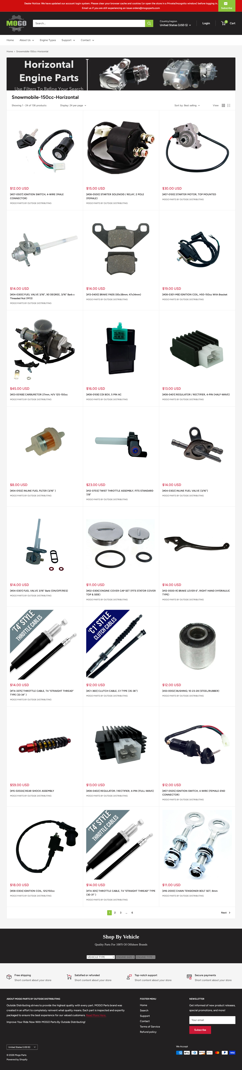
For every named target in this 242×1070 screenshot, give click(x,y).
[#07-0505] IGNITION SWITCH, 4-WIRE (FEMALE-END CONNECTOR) (193, 792)
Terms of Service (150, 1026)
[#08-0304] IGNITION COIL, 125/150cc (32, 890)
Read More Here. (96, 1015)
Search (144, 1010)
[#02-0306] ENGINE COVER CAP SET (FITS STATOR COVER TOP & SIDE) (121, 592)
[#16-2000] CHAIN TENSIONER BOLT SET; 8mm (190, 890)
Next (224, 912)
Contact (86, 40)
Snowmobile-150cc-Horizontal (32, 51)
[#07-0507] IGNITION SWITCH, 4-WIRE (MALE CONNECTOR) (37, 196)
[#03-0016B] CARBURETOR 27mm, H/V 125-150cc (39, 394)
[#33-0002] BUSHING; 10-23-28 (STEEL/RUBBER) (190, 690)
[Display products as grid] (223, 105)
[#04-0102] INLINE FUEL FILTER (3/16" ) (33, 490)
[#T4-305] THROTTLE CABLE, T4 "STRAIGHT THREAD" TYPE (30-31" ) (120, 892)
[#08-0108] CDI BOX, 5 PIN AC (103, 394)
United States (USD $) (19, 1047)
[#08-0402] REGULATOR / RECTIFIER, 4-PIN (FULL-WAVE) (120, 790)
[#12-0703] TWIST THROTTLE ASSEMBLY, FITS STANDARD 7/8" (119, 492)
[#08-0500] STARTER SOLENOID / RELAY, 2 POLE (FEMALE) (115, 196)
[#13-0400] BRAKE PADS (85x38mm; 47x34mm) (113, 294)
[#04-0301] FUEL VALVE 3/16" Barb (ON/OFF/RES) (39, 590)
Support (66, 40)
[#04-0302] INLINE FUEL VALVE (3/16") (185, 490)
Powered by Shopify (17, 1059)
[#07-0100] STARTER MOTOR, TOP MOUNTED (189, 194)
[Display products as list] (228, 105)
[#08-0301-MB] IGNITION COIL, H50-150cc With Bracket (194, 294)
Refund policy (148, 1031)
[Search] (149, 23)
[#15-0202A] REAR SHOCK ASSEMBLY (32, 790)
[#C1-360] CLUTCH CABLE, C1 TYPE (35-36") (112, 690)
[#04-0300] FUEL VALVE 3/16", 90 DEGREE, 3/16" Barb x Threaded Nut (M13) (42, 296)
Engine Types (48, 40)
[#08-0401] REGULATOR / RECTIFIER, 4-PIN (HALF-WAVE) (196, 394)
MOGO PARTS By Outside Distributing (31, 203)
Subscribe (226, 8)
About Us (25, 40)
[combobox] (89, 23)
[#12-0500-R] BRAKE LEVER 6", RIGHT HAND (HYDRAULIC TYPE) (196, 592)
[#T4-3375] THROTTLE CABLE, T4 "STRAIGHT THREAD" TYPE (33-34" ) (42, 692)
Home (10, 40)
